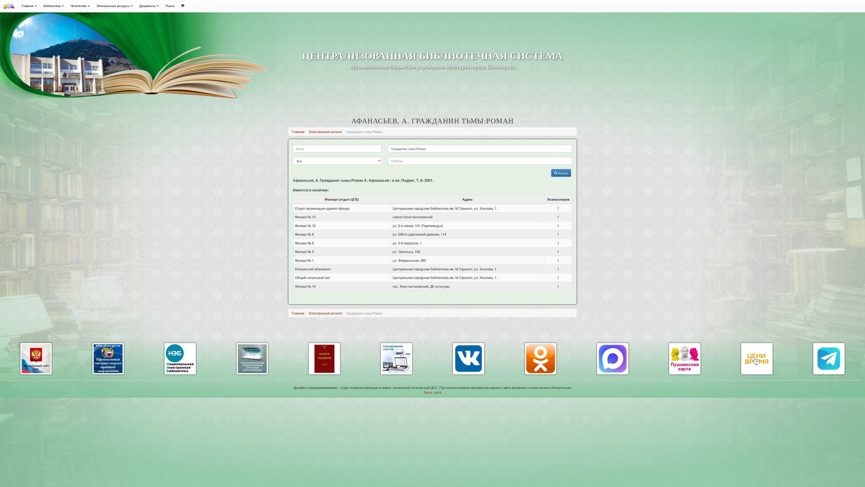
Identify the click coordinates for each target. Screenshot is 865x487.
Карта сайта (433, 392)
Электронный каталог (325, 131)
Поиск (170, 5)
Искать (562, 173)
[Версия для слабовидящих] (183, 5)
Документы (148, 5)
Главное (27, 5)
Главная (298, 131)
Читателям (79, 5)
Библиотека (52, 5)
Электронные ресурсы (113, 5)
